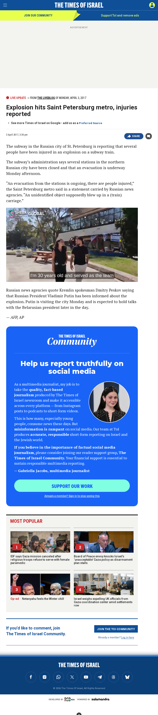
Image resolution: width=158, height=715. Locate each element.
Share (136, 136)
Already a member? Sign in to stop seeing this (72, 496)
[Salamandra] (100, 699)
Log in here (127, 637)
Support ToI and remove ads (120, 15)
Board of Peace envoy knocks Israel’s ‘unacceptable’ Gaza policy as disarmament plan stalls (103, 560)
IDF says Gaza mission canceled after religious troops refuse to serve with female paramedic (40, 560)
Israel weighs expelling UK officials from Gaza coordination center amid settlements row (103, 602)
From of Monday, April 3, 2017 (57, 98)
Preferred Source (90, 123)
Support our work (72, 486)
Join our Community (38, 15)
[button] (152, 5)
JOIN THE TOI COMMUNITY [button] (116, 629)
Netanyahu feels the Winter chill (37, 598)
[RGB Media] (70, 699)
